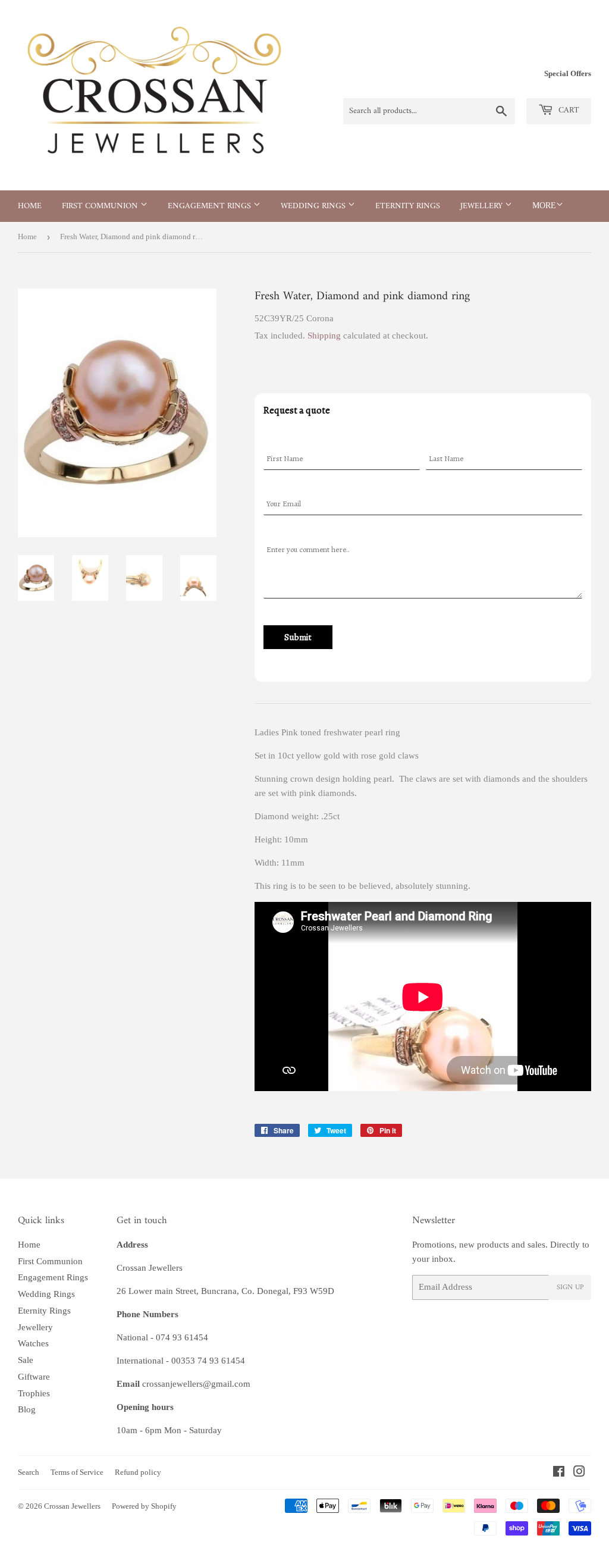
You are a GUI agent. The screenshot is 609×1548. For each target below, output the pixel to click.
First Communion (101, 206)
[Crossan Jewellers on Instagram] (579, 1473)
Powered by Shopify (144, 1506)
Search (28, 1472)
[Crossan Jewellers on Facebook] (559, 1473)
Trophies (34, 1393)
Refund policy (138, 1472)
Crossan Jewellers (72, 1506)
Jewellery (482, 206)
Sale (25, 1360)
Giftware (34, 1376)
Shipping (324, 335)
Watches (33, 1343)
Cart (567, 110)
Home (30, 206)
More (544, 205)
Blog (27, 1409)
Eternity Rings (407, 206)
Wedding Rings (314, 206)
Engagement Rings (210, 206)
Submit (298, 637)
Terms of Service (77, 1472)
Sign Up (570, 1287)
